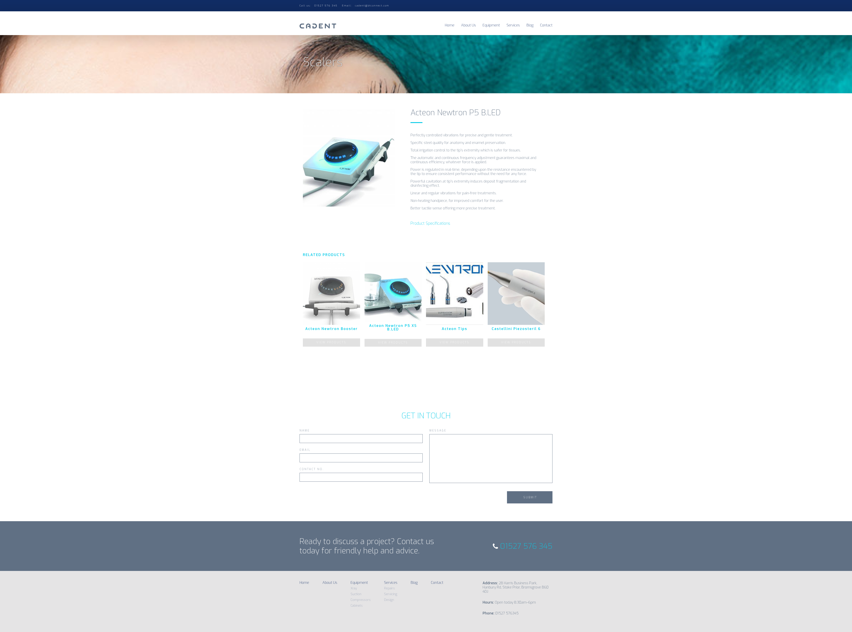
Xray (354, 588)
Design (389, 600)
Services (513, 25)
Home (449, 25)
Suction (356, 594)
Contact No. (312, 469)
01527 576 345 (525, 546)
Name (305, 430)
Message (437, 430)
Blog (530, 25)
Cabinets (357, 606)
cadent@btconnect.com (372, 5)
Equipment (491, 25)
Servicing (390, 594)
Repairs (389, 588)
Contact (546, 25)
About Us (468, 25)
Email (305, 450)
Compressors (361, 600)
